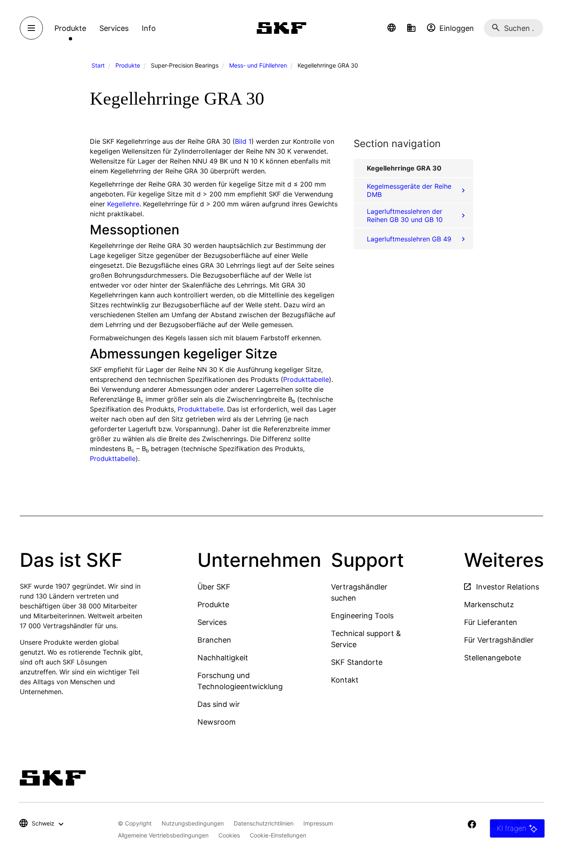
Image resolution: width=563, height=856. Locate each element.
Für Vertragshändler (499, 640)
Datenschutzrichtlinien (263, 823)
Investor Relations (506, 586)
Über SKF (213, 586)
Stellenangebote (492, 657)
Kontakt (345, 680)
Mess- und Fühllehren (258, 65)
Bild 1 (243, 141)
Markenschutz (489, 604)
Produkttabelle (306, 379)
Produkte (127, 65)
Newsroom (216, 722)
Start (98, 65)
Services (212, 622)
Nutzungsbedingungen (193, 823)
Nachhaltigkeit (222, 657)
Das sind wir (218, 704)
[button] (391, 28)
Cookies (229, 835)
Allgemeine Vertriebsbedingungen (163, 835)
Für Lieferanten (490, 622)
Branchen (214, 640)
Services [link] (114, 28)
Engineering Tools (362, 615)
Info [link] (149, 28)
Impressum (318, 823)
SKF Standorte (356, 662)
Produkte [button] (70, 28)
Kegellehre (123, 204)
